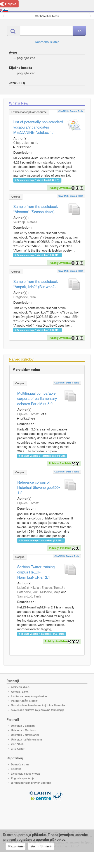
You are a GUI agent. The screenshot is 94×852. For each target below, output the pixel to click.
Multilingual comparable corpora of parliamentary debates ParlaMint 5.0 (37, 398)
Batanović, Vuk (27, 592)
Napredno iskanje (47, 42)
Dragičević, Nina (24, 297)
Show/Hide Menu (48, 16)
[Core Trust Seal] (47, 813)
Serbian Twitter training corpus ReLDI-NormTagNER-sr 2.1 (36, 572)
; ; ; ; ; (43, 144)
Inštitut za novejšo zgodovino (29, 696)
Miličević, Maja (50, 592)
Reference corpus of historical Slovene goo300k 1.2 (38, 487)
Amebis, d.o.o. (19, 691)
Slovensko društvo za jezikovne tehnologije (37, 710)
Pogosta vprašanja (22, 778)
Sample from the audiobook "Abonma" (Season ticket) (35, 209)
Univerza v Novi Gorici (25, 735)
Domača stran (20, 764)
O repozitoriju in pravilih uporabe (31, 782)
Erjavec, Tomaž (28, 414)
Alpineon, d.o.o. (20, 687)
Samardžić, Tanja (29, 596)
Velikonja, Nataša (25, 222)
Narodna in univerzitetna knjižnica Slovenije (38, 705)
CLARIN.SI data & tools (70, 111)
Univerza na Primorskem (26, 739)
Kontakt (16, 769)
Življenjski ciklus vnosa (25, 773)
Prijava (10, 3)
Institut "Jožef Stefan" (24, 700)
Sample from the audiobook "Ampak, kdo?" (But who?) (35, 284)
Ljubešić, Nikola (28, 587)
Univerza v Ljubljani (23, 725)
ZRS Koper (17, 748)
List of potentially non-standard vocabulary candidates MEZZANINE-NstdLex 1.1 (38, 127)
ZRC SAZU (17, 744)
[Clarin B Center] (47, 795)
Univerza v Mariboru (23, 730)
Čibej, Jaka (21, 142)
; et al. (25, 144)
